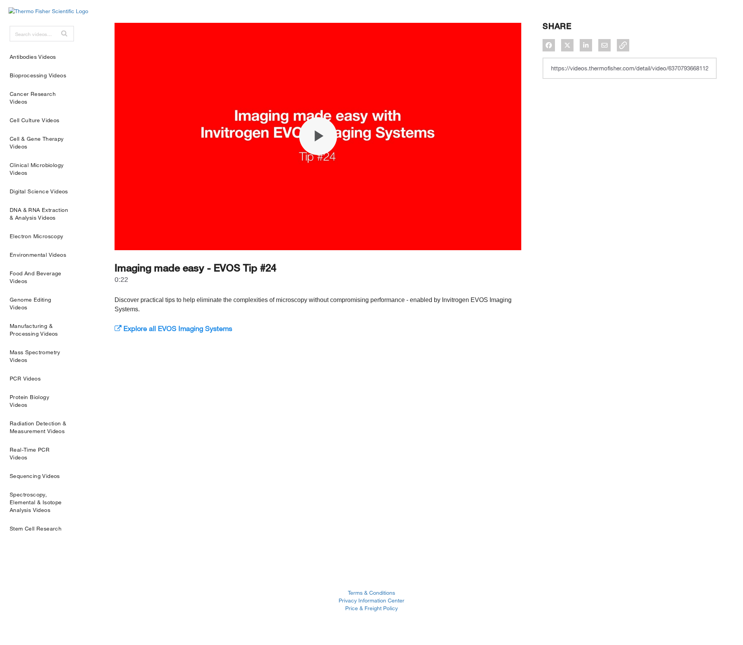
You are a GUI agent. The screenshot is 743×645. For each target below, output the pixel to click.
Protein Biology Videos (29, 401)
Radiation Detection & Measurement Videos (38, 427)
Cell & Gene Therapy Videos (37, 142)
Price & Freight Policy (371, 608)
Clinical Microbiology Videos (36, 169)
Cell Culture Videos (35, 120)
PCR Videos (25, 378)
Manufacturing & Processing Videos (34, 329)
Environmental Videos (38, 254)
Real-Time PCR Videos (30, 453)
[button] (64, 33)
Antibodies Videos (33, 56)
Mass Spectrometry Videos (35, 356)
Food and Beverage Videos (36, 277)
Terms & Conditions (371, 592)
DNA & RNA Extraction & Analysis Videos (39, 213)
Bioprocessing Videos (38, 75)
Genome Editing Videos (30, 303)
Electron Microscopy (36, 236)
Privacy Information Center (371, 600)
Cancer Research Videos (33, 97)
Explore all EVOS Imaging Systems (177, 328)
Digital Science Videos (39, 191)
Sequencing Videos (35, 476)
